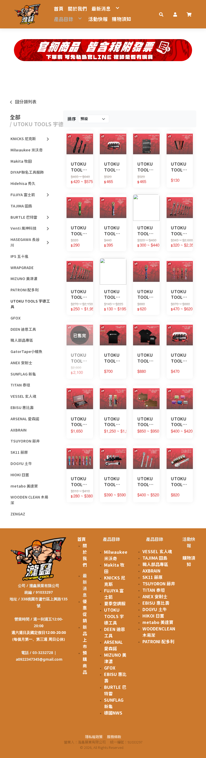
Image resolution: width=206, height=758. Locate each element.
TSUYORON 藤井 (25, 441)
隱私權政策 (93, 737)
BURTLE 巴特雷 (23, 217)
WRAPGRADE (22, 268)
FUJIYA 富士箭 (22, 195)
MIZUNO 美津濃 (23, 279)
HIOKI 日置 (19, 475)
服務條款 (114, 737)
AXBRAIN (18, 430)
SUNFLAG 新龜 (23, 374)
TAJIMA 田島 (21, 206)
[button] (161, 14)
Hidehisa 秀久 (22, 183)
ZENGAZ (17, 514)
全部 (15, 117)
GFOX (15, 318)
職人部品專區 (21, 340)
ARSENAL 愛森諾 (24, 419)
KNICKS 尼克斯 (23, 139)
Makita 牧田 (21, 161)
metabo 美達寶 (24, 486)
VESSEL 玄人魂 (23, 396)
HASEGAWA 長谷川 (24, 242)
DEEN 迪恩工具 (23, 329)
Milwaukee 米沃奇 (26, 150)
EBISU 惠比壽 (22, 408)
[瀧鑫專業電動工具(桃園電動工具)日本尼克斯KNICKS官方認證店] (27, 14)
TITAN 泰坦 (20, 385)
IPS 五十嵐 (19, 256)
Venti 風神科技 (23, 228)
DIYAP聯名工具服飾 (27, 172)
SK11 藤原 (19, 452)
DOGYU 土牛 (21, 464)
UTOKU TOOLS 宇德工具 (30, 304)
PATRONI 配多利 (24, 290)
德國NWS (113, 713)
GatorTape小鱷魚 (26, 352)
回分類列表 (25, 102)
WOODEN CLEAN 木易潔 (29, 500)
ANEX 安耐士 (21, 363)
